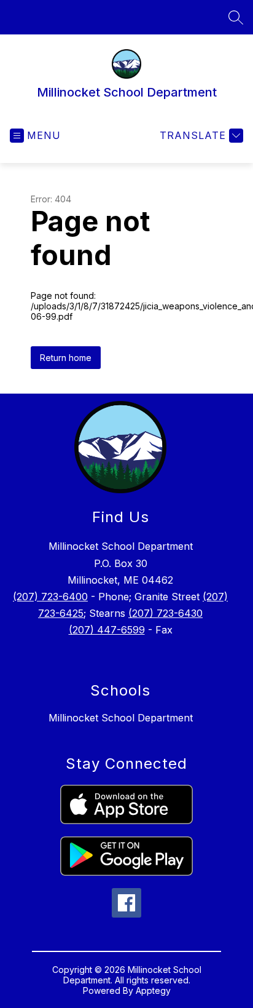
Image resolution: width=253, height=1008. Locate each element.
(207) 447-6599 (107, 630)
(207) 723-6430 (165, 613)
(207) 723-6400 (50, 596)
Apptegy (153, 990)
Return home (65, 357)
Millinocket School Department (121, 718)
